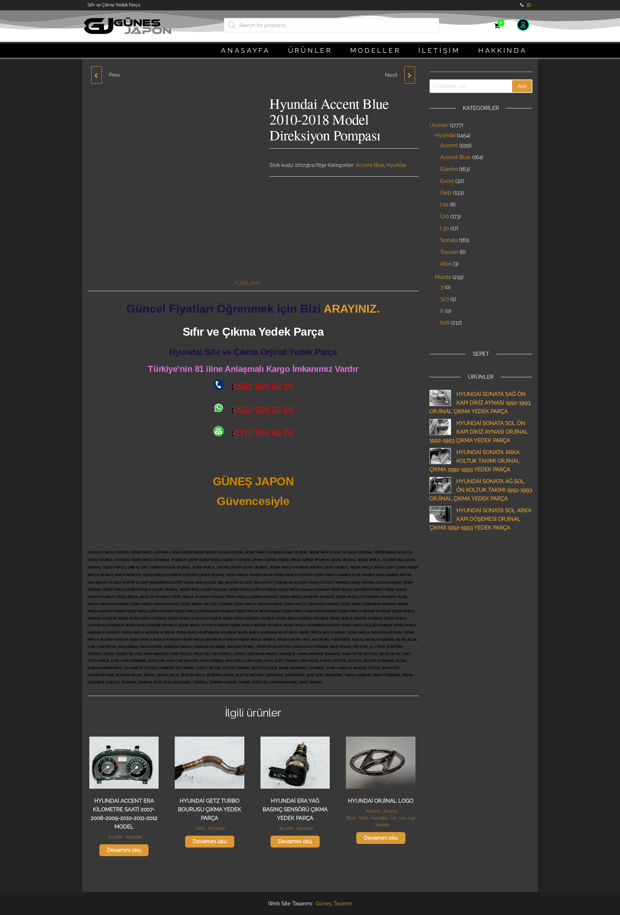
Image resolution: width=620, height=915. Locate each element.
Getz (200, 828)
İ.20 (402, 818)
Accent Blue (370, 165)
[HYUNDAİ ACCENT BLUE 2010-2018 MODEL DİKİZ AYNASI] (409, 75)
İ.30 (412, 818)
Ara (522, 86)
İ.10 (393, 818)
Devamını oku (124, 850)
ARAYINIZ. (352, 308)
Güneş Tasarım (334, 903)
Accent (115, 837)
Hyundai (396, 165)
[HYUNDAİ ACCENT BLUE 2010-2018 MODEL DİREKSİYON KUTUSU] (96, 75)
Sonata (382, 824)
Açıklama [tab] (247, 283)
